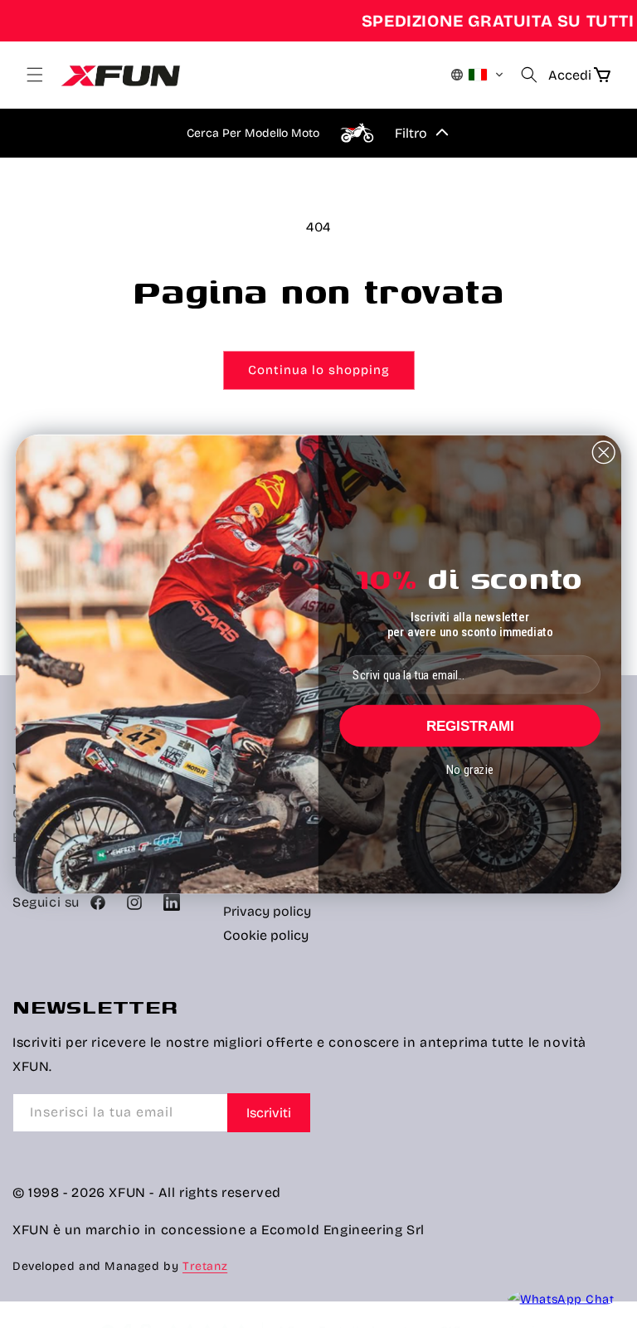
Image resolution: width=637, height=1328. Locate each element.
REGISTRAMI (470, 725)
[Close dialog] (603, 452)
